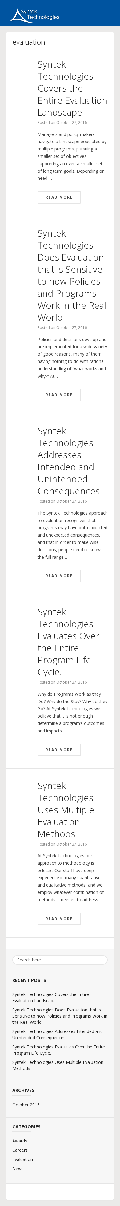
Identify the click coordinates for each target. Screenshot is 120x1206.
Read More (59, 197)
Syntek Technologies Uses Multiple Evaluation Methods (66, 809)
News (18, 1168)
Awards (19, 1141)
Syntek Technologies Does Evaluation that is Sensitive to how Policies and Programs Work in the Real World (72, 275)
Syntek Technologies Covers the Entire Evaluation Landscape (72, 88)
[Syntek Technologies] (33, 15)
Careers (20, 1150)
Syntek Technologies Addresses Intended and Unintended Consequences (69, 460)
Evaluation (22, 1159)
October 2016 (26, 1105)
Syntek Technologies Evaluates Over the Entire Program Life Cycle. (68, 641)
